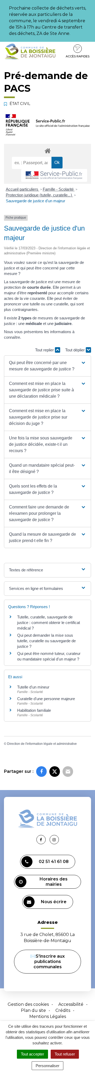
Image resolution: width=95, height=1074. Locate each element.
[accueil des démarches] (47, 150)
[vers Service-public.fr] (54, 175)
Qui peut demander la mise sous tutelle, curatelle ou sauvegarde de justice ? (46, 641)
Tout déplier (75, 350)
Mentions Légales (47, 1016)
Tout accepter (32, 1054)
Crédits (62, 1010)
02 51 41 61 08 (54, 861)
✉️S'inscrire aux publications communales (47, 961)
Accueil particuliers (22, 189)
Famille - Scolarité (59, 189)
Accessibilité (70, 1004)
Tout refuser (65, 1054)
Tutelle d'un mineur (33, 687)
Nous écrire (53, 901)
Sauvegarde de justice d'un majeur (35, 201)
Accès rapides (77, 56)
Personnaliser (47, 1065)
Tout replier (45, 350)
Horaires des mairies (54, 881)
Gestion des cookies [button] (28, 1004)
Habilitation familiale (34, 710)
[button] (47, 366)
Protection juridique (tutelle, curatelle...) (39, 195)
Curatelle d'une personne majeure (46, 698)
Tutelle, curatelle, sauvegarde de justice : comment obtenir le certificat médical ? (48, 622)
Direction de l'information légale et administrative (42, 744)
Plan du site (33, 1010)
